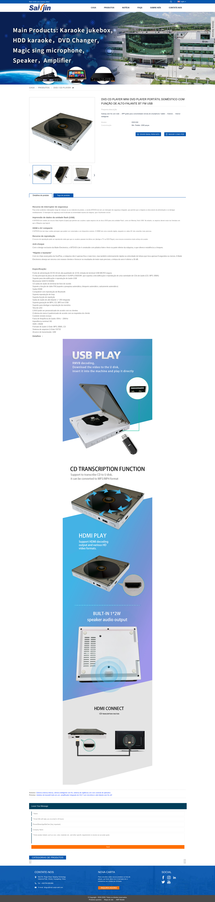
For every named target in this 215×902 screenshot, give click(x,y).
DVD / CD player (62, 88)
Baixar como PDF (176, 134)
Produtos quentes (95, 900)
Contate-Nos (175, 8)
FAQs (139, 8)
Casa (93, 8)
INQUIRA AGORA (109, 888)
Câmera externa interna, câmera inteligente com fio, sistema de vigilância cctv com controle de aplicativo (73, 793)
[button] (102, 81)
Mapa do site (108, 900)
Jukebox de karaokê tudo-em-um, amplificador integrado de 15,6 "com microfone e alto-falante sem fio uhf (74, 795)
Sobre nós (155, 8)
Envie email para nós (149, 134)
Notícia (126, 8)
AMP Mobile (120, 900)
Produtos (109, 8)
